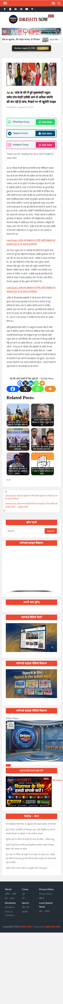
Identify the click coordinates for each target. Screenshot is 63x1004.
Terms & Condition (9, 914)
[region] (31, 571)
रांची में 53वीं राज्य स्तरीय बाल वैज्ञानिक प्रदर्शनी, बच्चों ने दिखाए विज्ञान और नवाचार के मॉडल (30, 847)
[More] (42, 383)
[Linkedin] (30, 383)
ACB (9, 480)
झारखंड (25, 912)
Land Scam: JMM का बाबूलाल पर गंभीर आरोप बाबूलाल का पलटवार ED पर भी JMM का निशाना (31, 497)
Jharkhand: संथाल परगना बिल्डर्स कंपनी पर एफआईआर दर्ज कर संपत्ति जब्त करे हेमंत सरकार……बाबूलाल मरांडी (31, 505)
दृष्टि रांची (25, 907)
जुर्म (23, 894)
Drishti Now (26, 927)
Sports (25, 903)
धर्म (23, 898)
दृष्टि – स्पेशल (44, 911)
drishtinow (11, 107)
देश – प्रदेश (9, 898)
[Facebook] (20, 383)
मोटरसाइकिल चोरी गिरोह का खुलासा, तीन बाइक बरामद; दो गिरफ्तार (31, 824)
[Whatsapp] (36, 383)
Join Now (47, 122)
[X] (25, 383)
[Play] (8, 765)
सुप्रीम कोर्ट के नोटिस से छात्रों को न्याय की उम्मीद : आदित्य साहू (30, 839)
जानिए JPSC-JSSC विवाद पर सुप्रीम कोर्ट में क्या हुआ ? (27, 868)
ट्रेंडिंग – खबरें (10, 894)
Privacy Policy (46, 889)
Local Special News (46, 905)
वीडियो (41, 898)
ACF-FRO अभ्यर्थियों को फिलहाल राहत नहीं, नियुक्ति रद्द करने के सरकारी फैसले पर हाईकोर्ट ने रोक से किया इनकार (30, 832)
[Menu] (5, 3)
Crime (25, 889)
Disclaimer (10, 903)
